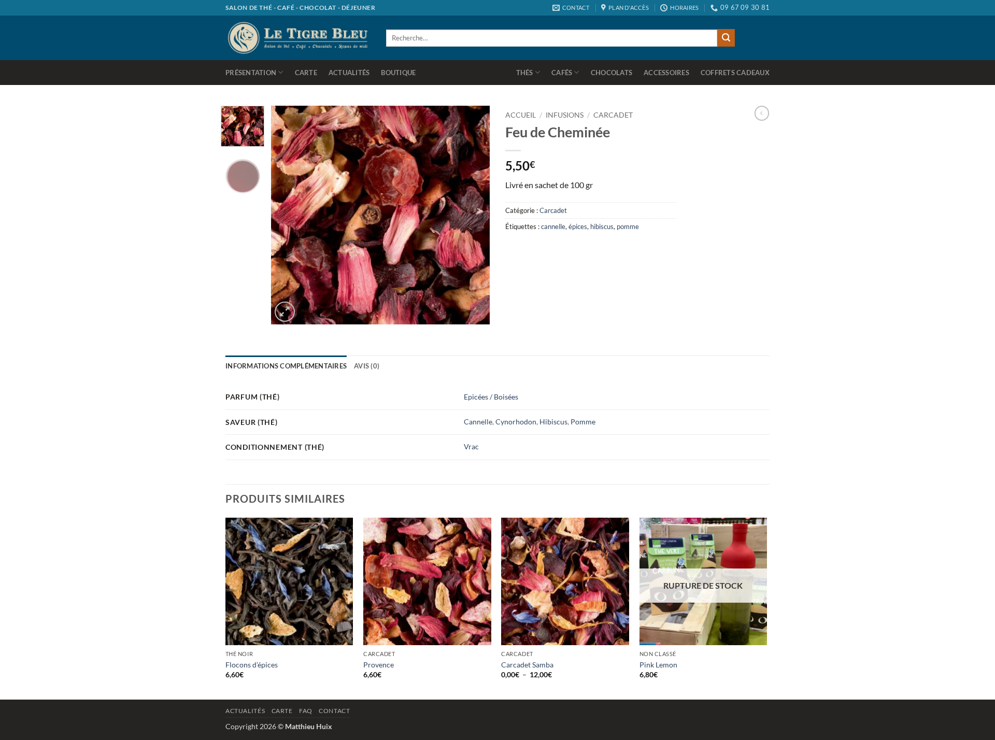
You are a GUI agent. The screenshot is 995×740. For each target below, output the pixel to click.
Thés (524, 72)
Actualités (349, 72)
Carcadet (613, 115)
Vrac (471, 446)
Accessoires (666, 72)
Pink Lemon (658, 664)
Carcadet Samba (527, 664)
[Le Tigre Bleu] (298, 37)
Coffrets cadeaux (735, 72)
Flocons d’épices (251, 664)
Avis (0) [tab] (366, 366)
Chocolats (611, 72)
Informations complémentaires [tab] (286, 366)
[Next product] (762, 113)
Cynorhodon (515, 421)
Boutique (398, 72)
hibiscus (602, 226)
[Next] (472, 215)
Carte (306, 72)
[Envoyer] (726, 38)
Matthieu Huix (308, 726)
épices (577, 226)
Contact (334, 711)
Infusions (565, 115)
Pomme (583, 421)
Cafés (561, 72)
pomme (628, 226)
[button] (285, 312)
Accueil (520, 115)
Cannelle (478, 421)
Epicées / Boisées (491, 396)
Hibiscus (553, 421)
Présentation (250, 72)
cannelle (553, 226)
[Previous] (288, 215)
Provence (378, 664)
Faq (305, 711)
